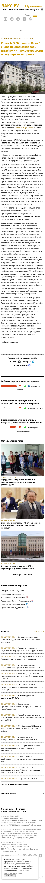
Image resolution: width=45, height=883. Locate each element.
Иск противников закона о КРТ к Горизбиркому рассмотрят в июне (17, 567)
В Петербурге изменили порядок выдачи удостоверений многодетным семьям (22, 676)
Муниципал (6, 38)
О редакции (7, 809)
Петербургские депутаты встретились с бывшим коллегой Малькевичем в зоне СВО (22, 717)
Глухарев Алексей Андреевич (12, 591)
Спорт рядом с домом (27, 778)
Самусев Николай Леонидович (13, 604)
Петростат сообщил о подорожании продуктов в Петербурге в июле (22, 649)
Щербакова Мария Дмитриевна (13, 608)
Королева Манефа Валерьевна (13, 597)
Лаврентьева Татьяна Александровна (16, 601)
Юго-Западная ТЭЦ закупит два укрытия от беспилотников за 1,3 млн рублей (21, 728)
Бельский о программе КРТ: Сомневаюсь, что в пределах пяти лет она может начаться (21, 525)
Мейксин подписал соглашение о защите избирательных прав (20, 666)
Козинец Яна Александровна (12, 594)
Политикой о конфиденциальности (16, 871)
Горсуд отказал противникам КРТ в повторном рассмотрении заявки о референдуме (18, 482)
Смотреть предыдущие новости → (22, 784)
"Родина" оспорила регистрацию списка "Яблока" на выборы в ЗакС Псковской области (20, 770)
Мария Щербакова (24, 127)
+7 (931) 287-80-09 (9, 846)
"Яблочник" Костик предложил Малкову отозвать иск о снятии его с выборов (22, 687)
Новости (5, 631)
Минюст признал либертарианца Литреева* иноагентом (19, 738)
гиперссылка (14, 825)
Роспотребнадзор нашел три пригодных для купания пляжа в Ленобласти (20, 748)
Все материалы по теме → (23, 575)
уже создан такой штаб (31, 237)
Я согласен (10, 875)
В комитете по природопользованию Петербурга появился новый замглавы (21, 706)
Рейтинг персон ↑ (22, 793)
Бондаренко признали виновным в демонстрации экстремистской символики (21, 639)
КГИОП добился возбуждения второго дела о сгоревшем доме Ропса (22, 759)
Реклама (20, 809)
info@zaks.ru (23, 846)
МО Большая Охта (35, 408)
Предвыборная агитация (13, 811)
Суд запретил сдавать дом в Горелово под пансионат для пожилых (22, 657)
